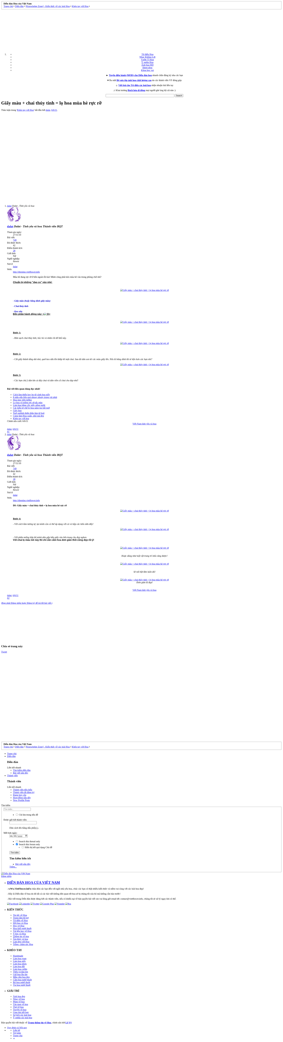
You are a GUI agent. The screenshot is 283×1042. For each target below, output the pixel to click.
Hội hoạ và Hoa (20, 923)
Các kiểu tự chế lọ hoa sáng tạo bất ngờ (31, 408)
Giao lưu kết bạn (21, 1012)
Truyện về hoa (19, 1009)
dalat (48, 110)
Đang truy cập (19, 795)
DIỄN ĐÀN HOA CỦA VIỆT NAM (33, 882)
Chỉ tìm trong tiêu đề (28, 814)
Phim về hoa (19, 1001)
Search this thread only (29, 841)
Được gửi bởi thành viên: (15, 820)
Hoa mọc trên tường (22, 400)
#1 (8, 431)
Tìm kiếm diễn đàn (22, 770)
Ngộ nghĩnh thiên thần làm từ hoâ (28, 413)
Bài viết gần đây (20, 773)
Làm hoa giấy (19, 961)
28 (14, 250)
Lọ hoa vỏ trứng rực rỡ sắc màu (27, 402)
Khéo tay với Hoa (25, 110)
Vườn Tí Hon (147, 59)
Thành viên (12, 775)
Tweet (4, 652)
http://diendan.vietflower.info (26, 272)
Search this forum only (29, 844)
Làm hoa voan (19, 958)
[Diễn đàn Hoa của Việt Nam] (15, 873)
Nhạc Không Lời (147, 57)
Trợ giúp (17, 1033)
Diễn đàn (11, 756)
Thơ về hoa (18, 1007)
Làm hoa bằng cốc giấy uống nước (29, 405)
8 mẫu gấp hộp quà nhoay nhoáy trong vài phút (35, 397)
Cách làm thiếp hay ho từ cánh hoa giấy (31, 394)
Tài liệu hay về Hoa (22, 931)
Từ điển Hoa (147, 54)
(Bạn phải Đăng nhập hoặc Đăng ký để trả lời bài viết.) (26, 603)
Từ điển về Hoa (20, 920)
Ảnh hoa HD (147, 65)
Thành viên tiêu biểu (22, 789)
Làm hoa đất (19, 966)
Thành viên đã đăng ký (23, 792)
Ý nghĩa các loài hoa (22, 1017)
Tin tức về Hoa (20, 915)
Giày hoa (17, 410)
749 (15, 240)
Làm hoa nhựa (20, 964)
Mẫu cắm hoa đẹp (21, 977)
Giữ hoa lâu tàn (20, 974)
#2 (8, 598)
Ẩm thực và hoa (20, 939)
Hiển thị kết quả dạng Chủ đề (38, 847)
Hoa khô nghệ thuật (22, 928)
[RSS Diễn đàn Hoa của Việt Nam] (68, 904)
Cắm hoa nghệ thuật (22, 979)
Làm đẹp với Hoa (21, 941)
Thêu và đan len (20, 971)
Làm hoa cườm (20, 969)
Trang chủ (12, 753)
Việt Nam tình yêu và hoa (144, 424)
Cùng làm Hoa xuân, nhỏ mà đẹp (28, 416)
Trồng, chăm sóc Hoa (23, 944)
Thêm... (13, 867)
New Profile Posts (21, 800)
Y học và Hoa (19, 933)
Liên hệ (16, 1030)
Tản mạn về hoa (20, 1004)
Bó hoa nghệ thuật (21, 982)
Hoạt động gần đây (22, 797)
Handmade (18, 956)
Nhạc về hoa (19, 999)
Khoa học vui (147, 70)
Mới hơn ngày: (10, 833)
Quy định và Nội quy (17, 1027)
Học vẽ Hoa (18, 926)
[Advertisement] (141, 30)
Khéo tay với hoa (21, 418)
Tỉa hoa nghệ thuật (21, 985)
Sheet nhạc (147, 67)
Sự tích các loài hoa (22, 1015)
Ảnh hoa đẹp (19, 996)
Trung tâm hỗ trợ (21, 918)
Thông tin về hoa (21, 936)
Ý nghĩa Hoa (147, 62)
